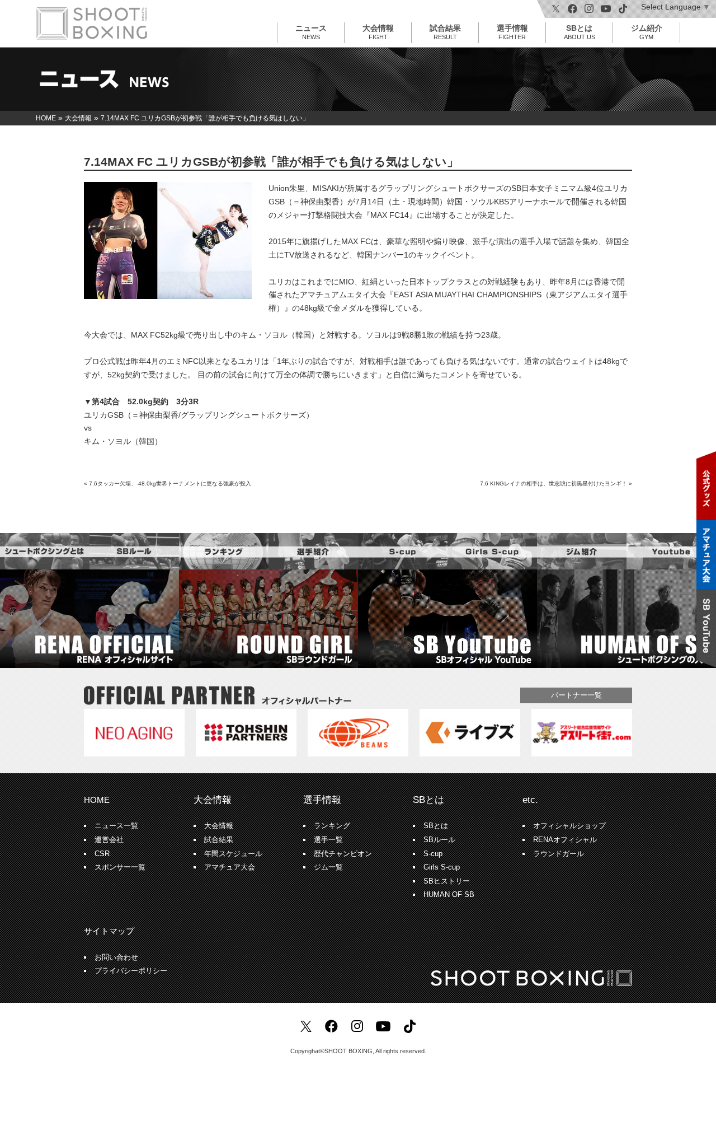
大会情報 (378, 32)
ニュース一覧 (116, 826)
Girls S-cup (441, 867)
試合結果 (445, 32)
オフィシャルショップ (569, 826)
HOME (97, 800)
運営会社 (109, 840)
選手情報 (512, 32)
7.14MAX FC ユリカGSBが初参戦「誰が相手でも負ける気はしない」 (271, 161)
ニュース (311, 32)
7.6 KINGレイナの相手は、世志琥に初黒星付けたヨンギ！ (553, 483)
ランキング (332, 826)
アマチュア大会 (229, 867)
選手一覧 (328, 840)
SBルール (439, 840)
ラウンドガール (558, 854)
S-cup (432, 854)
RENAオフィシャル (565, 840)
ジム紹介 (646, 32)
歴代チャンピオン (343, 854)
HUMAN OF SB (448, 895)
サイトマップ (109, 931)
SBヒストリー (446, 881)
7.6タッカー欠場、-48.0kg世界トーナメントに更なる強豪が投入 (170, 483)
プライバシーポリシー (131, 971)
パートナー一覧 (576, 695)
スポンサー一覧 (120, 867)
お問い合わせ (116, 957)
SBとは (579, 32)
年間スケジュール (233, 854)
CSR (102, 854)
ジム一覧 (328, 867)
